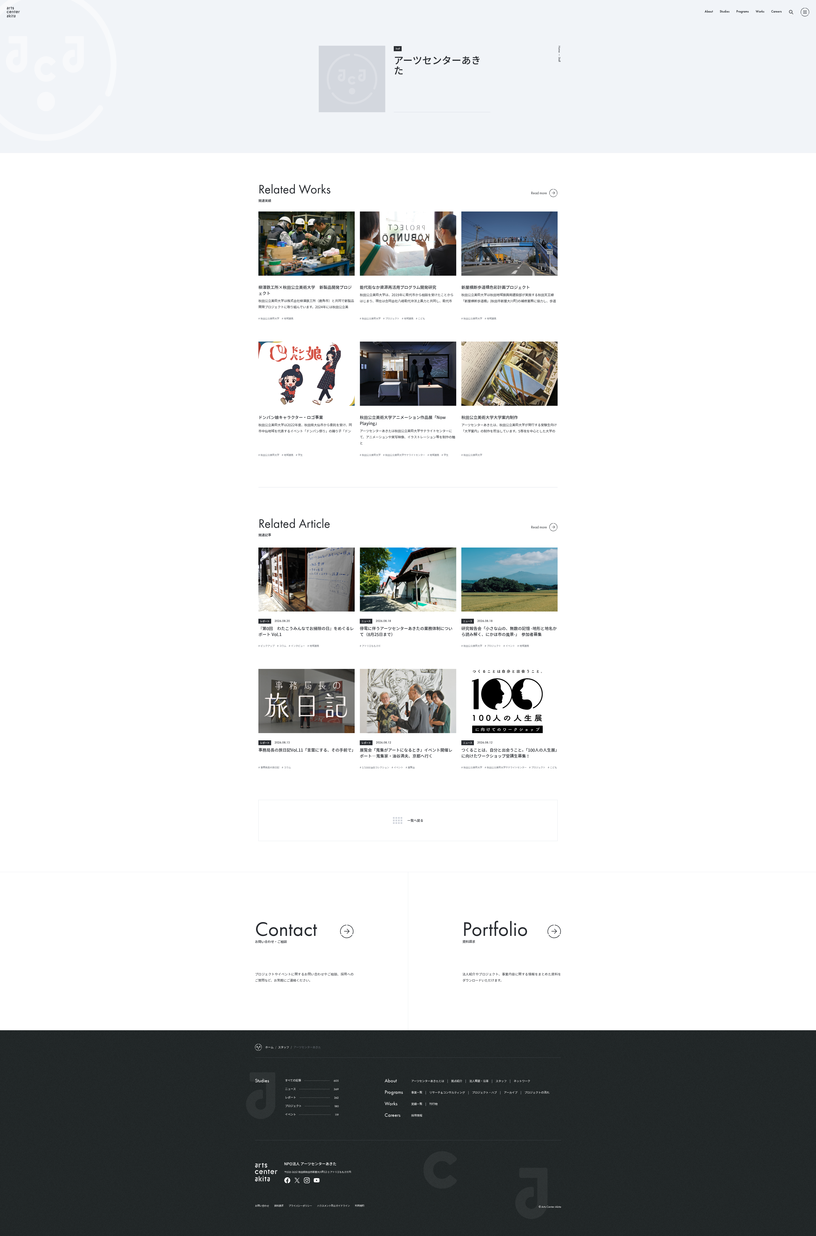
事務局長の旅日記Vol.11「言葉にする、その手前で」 (307, 750)
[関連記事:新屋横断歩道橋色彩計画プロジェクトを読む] (509, 243)
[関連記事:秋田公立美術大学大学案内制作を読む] (509, 374)
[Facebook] (287, 1180)
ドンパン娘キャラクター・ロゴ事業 (290, 417)
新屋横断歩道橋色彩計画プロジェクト (495, 287)
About (709, 11)
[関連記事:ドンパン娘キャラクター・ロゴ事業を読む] (306, 374)
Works (760, 11)
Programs (742, 11)
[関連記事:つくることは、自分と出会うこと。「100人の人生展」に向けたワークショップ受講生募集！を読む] (509, 701)
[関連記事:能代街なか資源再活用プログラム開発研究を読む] (408, 243)
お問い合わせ (262, 1205)
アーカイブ (510, 1092)
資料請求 (278, 1205)
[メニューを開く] (805, 12)
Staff (397, 48)
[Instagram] (307, 1180)
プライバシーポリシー (300, 1205)
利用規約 (359, 1205)
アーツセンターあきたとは (427, 1081)
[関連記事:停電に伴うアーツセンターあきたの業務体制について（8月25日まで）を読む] (408, 580)
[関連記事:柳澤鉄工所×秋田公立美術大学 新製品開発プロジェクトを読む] (306, 243)
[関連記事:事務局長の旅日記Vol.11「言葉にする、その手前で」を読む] (306, 701)
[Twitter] (297, 1180)
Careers (776, 11)
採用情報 (416, 1115)
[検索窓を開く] (791, 12)
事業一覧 (416, 1092)
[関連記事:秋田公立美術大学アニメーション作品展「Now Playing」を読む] (408, 374)
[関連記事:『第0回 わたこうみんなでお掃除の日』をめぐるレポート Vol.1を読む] (306, 580)
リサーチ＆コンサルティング (447, 1092)
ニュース (366, 621)
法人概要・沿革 (479, 1081)
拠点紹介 (456, 1081)
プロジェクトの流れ (536, 1092)
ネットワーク (522, 1081)
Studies (725, 11)
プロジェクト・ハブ (484, 1092)
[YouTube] (316, 1180)
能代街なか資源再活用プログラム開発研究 (398, 287)
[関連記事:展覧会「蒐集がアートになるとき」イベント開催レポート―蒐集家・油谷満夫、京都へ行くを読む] (408, 701)
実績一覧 (416, 1104)
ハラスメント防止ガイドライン (333, 1205)
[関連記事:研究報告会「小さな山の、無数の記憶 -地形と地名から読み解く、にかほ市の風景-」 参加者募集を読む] (509, 580)
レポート (264, 621)
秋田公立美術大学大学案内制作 (489, 417)
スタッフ (501, 1081)
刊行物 (433, 1104)
